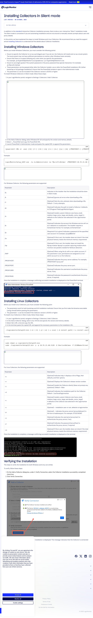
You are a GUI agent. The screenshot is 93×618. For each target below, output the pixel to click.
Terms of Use (46, 601)
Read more (70, 2)
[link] (46, 2)
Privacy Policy (47, 598)
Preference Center (46, 604)
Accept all (18, 595)
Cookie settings (18, 602)
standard (19, 31)
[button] (90, 7)
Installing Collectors (15, 41)
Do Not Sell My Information (46, 607)
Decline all (18, 599)
